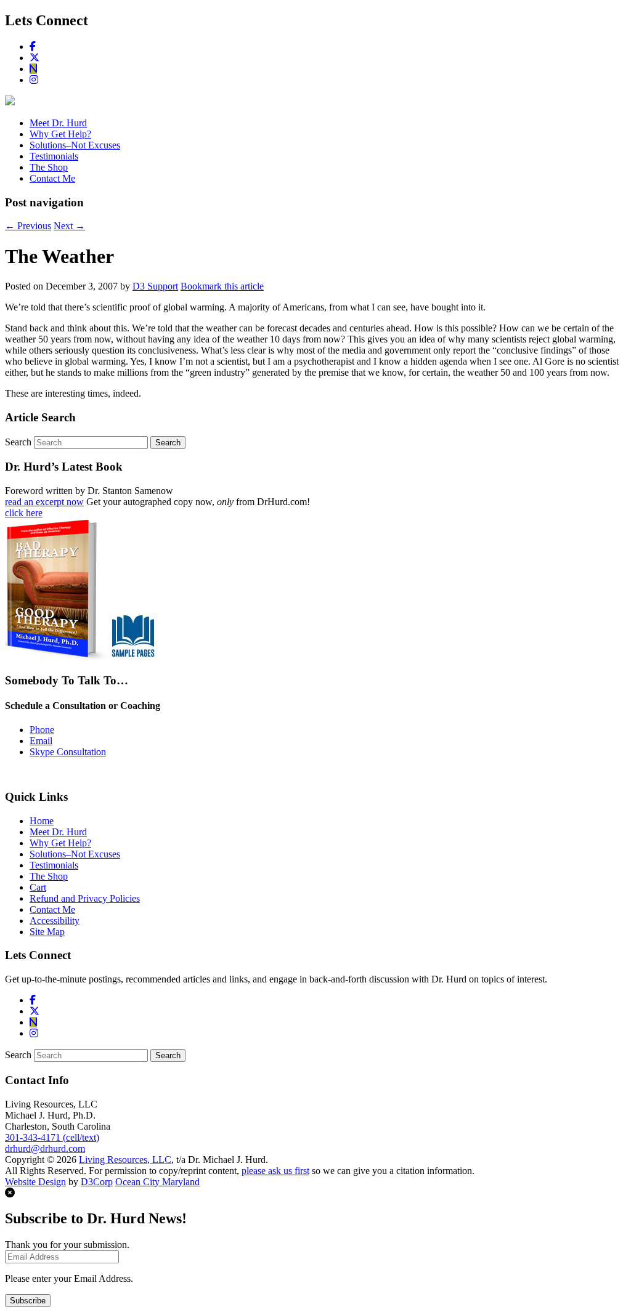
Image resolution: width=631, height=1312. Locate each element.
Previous (28, 226)
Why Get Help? (60, 134)
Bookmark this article (222, 286)
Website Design (35, 1181)
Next (69, 226)
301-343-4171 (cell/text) (52, 1137)
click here (24, 513)
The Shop (49, 167)
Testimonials (54, 156)
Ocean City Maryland (157, 1181)
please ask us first (275, 1170)
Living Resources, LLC (125, 1159)
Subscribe (28, 1300)
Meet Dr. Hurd (58, 123)
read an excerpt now (44, 501)
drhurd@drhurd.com (45, 1148)
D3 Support (155, 286)
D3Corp (97, 1181)
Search (18, 442)
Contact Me (52, 178)
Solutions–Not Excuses (75, 145)
